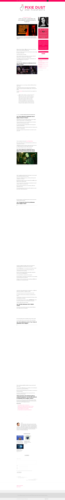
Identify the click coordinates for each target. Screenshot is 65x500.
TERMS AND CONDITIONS (20, 485)
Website (17, 468)
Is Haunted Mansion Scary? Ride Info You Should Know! (25, 409)
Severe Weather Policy (29, 141)
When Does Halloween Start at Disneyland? (23, 408)
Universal (20, 91)
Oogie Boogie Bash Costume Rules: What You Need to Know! (25, 407)
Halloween (24, 17)
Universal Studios (28, 17)
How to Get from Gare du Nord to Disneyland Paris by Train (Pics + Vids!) (43, 62)
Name (17, 465)
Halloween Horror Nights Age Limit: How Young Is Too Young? (25, 406)
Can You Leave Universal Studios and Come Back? (19, 450)
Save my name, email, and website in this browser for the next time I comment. (25, 470)
